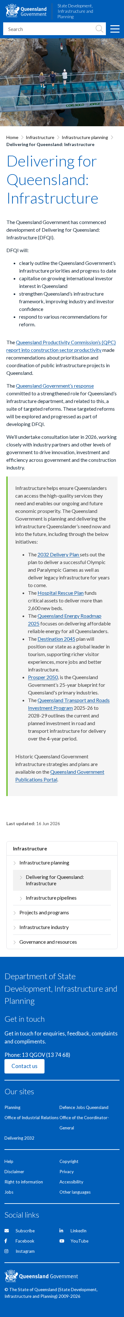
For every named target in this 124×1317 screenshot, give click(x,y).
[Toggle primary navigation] (114, 28)
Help (8, 1161)
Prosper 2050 (43, 677)
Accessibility (71, 1181)
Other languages (75, 1192)
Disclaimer (14, 1171)
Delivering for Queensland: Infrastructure (55, 880)
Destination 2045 (56, 639)
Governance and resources (48, 942)
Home (12, 137)
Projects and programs (44, 912)
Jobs (8, 1192)
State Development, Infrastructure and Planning (75, 11)
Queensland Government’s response (55, 386)
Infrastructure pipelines (51, 898)
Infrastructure (40, 137)
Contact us (24, 1066)
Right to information (23, 1181)
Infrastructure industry (44, 927)
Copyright (69, 1161)
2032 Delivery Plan (59, 554)
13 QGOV (33, 1055)
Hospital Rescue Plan (61, 593)
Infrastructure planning (85, 137)
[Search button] (99, 28)
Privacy (66, 1171)
